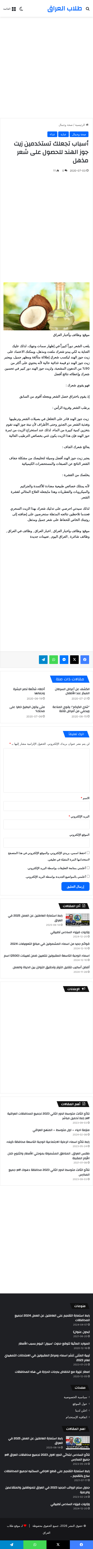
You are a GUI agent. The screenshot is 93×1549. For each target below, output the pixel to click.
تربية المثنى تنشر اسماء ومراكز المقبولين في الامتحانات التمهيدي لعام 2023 (47, 1358)
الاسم (85, 798)
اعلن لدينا (81, 1410)
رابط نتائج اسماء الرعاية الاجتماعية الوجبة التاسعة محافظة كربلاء (48, 1142)
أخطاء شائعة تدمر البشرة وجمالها (29, 691)
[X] (74, 659)
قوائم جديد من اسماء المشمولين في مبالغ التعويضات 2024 (50, 944)
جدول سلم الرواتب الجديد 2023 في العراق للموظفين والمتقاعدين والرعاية (47, 1490)
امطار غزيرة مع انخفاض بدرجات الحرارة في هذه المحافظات (52, 1372)
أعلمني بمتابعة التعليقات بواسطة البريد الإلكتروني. (56, 868)
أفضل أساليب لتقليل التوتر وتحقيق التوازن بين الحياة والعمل (51, 967)
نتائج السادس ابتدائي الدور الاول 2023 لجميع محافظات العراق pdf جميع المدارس (47, 1457)
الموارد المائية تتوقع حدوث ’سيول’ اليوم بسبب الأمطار (54, 1343)
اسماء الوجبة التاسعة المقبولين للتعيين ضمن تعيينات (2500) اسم (47, 956)
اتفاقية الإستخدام (76, 1417)
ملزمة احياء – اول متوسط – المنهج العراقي (61, 1130)
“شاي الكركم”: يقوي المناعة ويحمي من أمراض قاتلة (71, 709)
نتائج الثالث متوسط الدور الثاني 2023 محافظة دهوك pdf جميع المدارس (49, 1172)
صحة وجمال (66, 124)
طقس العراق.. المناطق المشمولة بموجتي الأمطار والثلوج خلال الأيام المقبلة (49, 1156)
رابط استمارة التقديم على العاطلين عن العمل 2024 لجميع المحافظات (52, 1318)
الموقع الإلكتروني (79, 834)
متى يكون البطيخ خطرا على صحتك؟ (27, 709)
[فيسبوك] (84, 659)
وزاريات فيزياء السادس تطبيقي (70, 932)
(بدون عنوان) (81, 1332)
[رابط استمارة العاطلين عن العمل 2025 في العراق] (78, 920)
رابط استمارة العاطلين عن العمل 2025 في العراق (35, 918)
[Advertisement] (46, 67)
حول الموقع (80, 1403)
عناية (63, 134)
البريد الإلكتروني (79, 816)
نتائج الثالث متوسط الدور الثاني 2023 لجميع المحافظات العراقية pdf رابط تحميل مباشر (48, 1116)
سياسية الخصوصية (75, 1397)
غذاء (52, 134)
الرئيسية (80, 124)
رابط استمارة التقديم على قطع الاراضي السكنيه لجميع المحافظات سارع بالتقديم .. (47, 1473)
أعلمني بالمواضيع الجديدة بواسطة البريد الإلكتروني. (55, 876)
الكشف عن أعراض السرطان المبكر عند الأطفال (72, 691)
